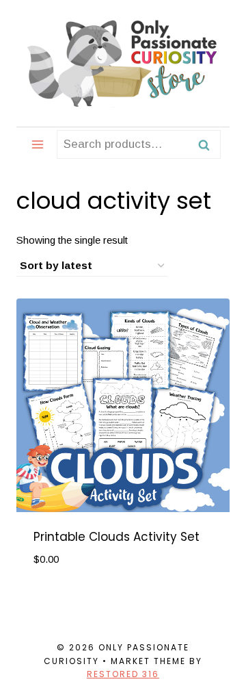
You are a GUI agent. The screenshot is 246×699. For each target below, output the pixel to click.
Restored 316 (123, 674)
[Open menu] (38, 144)
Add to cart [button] (69, 600)
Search (208, 144)
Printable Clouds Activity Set (116, 537)
